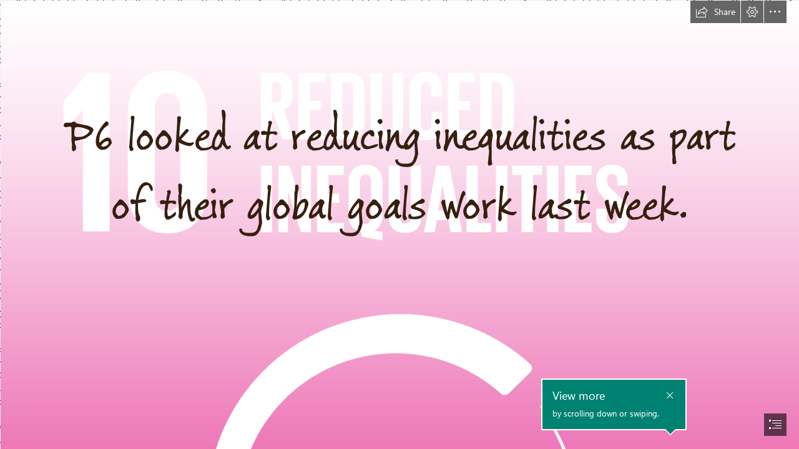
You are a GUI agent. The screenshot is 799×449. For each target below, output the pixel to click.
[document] (399, 224)
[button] (715, 12)
